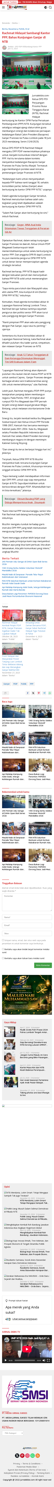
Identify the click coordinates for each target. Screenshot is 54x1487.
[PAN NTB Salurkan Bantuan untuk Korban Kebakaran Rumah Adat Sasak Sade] (40, 738)
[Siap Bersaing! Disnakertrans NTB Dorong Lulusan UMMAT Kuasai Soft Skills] (9, 1044)
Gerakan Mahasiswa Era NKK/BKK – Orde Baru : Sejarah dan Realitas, (34, 1285)
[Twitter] (17, 1455)
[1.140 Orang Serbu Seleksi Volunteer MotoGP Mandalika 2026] (40, 711)
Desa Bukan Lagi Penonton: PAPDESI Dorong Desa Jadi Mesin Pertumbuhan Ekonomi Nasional (25, 595)
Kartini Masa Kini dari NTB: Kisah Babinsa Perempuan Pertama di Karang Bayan (32, 1068)
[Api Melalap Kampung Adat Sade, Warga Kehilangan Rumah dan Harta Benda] (13, 765)
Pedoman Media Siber (27, 1467)
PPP (31, 684)
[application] (27, 1349)
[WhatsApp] (32, 1455)
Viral (27, 29)
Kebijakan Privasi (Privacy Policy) (19, 1473)
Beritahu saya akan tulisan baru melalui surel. (24, 958)
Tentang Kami (43, 1473)
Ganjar (6, 684)
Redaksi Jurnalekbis (20, 1476)
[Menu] (4, 7)
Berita (4, 29)
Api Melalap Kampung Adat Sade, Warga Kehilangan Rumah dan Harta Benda (26, 588)
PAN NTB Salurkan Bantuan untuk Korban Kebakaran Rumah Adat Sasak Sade (26, 582)
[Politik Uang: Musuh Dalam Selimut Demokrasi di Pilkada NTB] (27, 1210)
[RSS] (37, 1455)
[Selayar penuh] (48, 1360)
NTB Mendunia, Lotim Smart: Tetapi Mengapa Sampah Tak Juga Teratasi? (33, 1201)
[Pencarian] (50, 7)
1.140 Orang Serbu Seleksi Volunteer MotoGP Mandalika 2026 (22, 569)
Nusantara (13, 29)
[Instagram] (27, 1455)
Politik (21, 29)
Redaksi (11, 46)
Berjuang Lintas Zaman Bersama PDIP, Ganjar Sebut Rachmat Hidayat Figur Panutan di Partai (36, 628)
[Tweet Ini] (33, 693)
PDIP (15, 684)
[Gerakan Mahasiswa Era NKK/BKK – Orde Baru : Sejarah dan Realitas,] (27, 1278)
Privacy (16, 1463)
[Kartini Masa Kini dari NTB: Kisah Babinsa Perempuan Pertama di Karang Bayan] (9, 1069)
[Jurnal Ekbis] (17, 7)
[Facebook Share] (28, 693)
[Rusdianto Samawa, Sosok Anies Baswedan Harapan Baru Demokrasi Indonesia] (27, 1261)
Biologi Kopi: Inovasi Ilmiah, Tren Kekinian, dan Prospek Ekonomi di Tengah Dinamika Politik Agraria (35, 1252)
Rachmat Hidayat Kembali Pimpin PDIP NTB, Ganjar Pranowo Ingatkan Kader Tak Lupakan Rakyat (12, 628)
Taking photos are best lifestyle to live (34, 1093)
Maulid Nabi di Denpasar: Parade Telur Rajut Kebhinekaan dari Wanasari (22, 575)
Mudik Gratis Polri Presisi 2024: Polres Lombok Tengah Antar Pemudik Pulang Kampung (34, 1031)
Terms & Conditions (31, 1463)
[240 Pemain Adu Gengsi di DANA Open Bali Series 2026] (13, 711)
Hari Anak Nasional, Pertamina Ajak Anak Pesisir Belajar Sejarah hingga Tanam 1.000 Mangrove (34, 1081)
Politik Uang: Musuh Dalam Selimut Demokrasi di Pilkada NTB (33, 1217)
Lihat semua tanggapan (24, 1318)
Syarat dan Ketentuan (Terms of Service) (27, 1470)
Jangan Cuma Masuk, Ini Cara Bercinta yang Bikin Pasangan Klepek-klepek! (34, 1056)
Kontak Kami (38, 1476)
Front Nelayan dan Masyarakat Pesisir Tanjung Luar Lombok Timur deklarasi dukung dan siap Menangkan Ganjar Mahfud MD (12, 663)
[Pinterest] (22, 1455)
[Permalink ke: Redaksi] (4, 47)
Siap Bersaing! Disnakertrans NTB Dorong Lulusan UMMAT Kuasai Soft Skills (33, 1043)
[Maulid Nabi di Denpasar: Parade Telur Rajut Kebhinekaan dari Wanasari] (13, 738)
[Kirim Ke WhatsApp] (50, 693)
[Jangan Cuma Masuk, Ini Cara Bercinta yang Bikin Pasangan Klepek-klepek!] (9, 1057)
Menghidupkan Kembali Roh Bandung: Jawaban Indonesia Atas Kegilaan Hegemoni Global (34, 1233)
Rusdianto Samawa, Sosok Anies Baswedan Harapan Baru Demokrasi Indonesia (34, 1269)
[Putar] (5, 1360)
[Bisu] (44, 1360)
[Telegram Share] (44, 693)
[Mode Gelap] (45, 7)
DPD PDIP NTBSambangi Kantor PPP (28, 46)
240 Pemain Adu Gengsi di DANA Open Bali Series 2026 (24, 562)
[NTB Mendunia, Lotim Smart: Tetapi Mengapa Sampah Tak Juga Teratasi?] (27, 1194)
